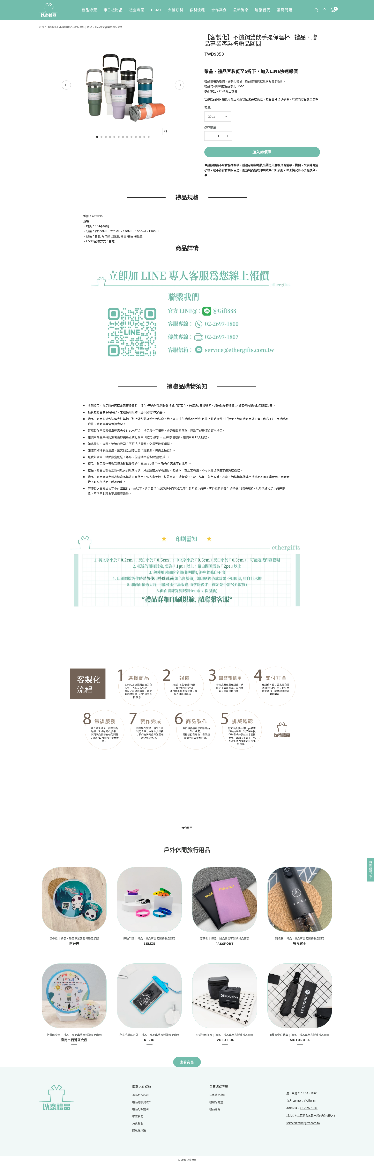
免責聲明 (137, 1123)
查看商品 (187, 1062)
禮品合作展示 (140, 1095)
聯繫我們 (263, 10)
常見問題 (284, 10)
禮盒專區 (137, 10)
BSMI (156, 10)
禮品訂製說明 (140, 1109)
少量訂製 (175, 10)
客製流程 (197, 10)
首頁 (41, 27)
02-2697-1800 (309, 1108)
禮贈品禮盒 (216, 1102)
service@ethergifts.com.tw (303, 1123)
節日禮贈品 (113, 10)
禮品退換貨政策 (141, 1102)
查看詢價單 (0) (371, 869)
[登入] (324, 10)
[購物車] (333, 10)
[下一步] (179, 85)
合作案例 (219, 10)
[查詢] (316, 10)
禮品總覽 (89, 10)
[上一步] (66, 85)
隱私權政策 (139, 1130)
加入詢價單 (262, 152)
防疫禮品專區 (217, 1095)
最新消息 (241, 10)
